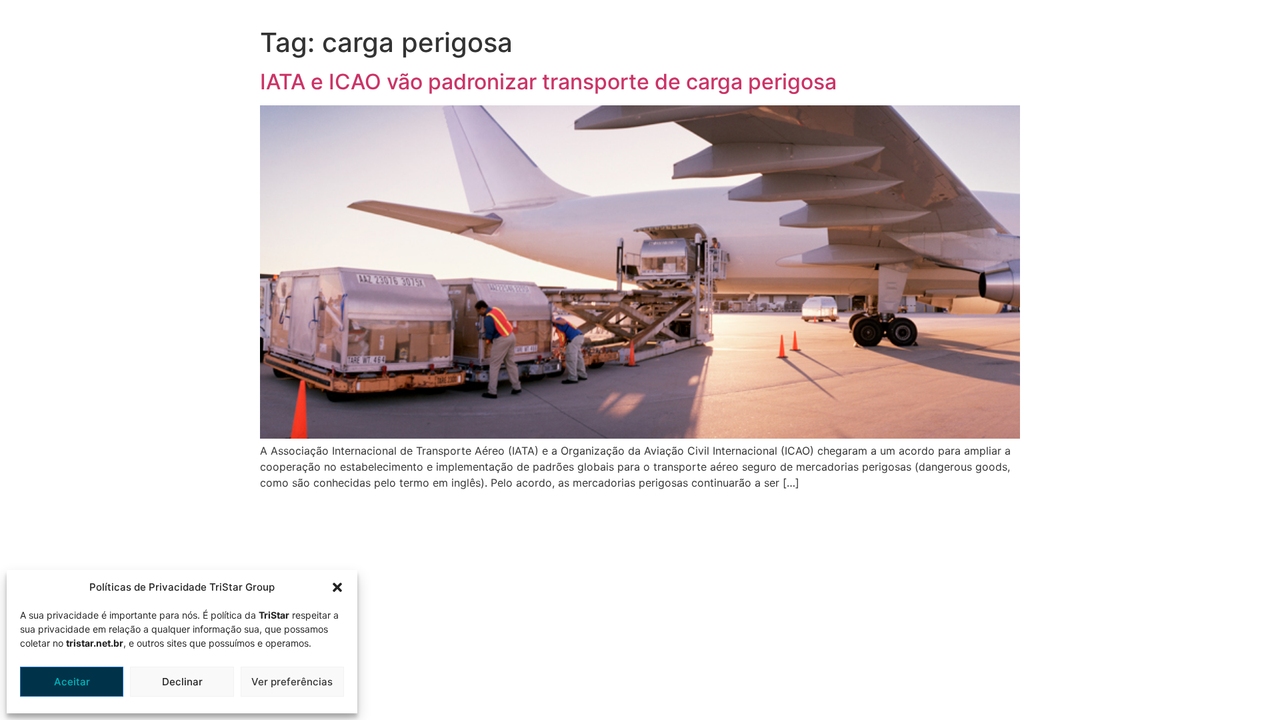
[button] (337, 587)
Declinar (182, 681)
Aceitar (72, 681)
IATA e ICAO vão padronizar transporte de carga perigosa (548, 82)
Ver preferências (292, 681)
